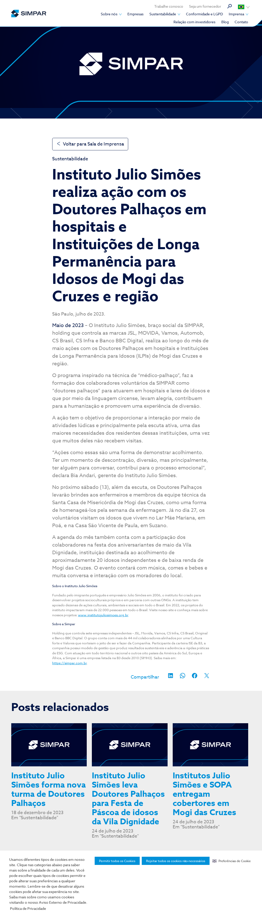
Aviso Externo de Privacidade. (63, 902)
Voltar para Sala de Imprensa (93, 144)
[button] (232, 861)
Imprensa (236, 13)
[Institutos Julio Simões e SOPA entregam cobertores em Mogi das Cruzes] (210, 744)
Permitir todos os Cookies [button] (117, 861)
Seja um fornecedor (205, 6)
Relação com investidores (194, 21)
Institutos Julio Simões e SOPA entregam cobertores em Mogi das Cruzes (206, 794)
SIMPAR (28, 13)
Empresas (135, 13)
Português (244, 7)
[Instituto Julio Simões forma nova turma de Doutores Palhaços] (49, 744)
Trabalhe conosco (168, 6)
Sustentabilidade (162, 13)
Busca (229, 6)
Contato (241, 21)
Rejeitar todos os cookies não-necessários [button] (175, 861)
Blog (225, 21)
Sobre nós (109, 13)
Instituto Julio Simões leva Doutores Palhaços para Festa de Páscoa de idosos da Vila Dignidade (128, 799)
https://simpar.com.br (69, 663)
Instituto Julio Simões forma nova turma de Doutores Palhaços (48, 790)
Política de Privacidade (28, 908)
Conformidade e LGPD (204, 13)
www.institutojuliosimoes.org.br (103, 615)
